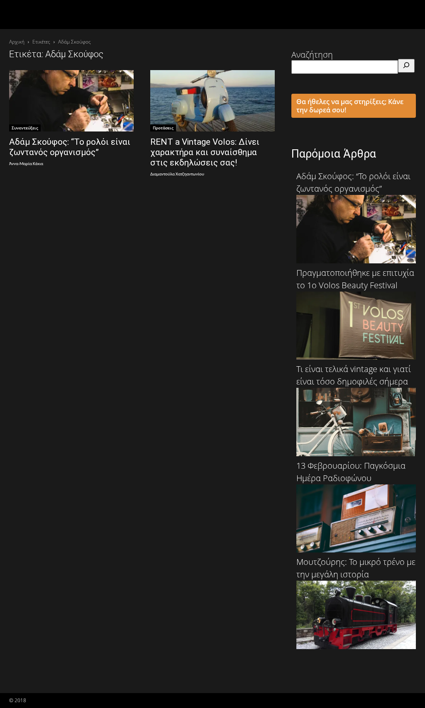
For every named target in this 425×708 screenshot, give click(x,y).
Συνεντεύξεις (25, 128)
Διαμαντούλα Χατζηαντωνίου (177, 174)
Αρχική (16, 41)
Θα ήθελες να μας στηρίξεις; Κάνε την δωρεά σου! (349, 105)
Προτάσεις (163, 128)
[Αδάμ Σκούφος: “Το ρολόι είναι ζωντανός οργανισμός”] (71, 100)
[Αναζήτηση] (406, 66)
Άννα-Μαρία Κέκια (26, 164)
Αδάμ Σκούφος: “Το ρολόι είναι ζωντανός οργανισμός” (69, 147)
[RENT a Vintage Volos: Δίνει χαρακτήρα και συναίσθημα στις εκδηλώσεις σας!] (212, 100)
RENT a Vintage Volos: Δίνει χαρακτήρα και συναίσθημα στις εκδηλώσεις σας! (204, 152)
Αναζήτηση (312, 54)
